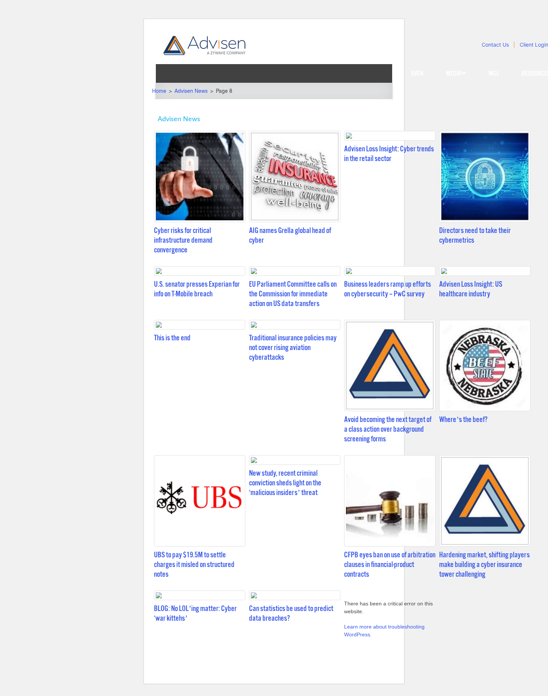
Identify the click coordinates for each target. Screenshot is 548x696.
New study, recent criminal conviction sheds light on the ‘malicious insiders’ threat (285, 483)
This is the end (172, 338)
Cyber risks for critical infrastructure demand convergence (183, 240)
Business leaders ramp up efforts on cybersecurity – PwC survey (387, 289)
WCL (493, 73)
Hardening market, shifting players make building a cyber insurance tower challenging (484, 564)
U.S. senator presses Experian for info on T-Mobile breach (197, 289)
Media (453, 73)
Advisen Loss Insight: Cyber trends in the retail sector (389, 153)
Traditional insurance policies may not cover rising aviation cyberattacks (293, 347)
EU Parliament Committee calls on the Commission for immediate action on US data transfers (293, 294)
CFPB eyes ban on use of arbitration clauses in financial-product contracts (389, 564)
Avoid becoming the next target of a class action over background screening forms (387, 429)
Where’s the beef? (463, 419)
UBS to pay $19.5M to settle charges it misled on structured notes (194, 564)
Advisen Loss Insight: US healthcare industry (470, 289)
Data (417, 73)
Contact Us (495, 44)
